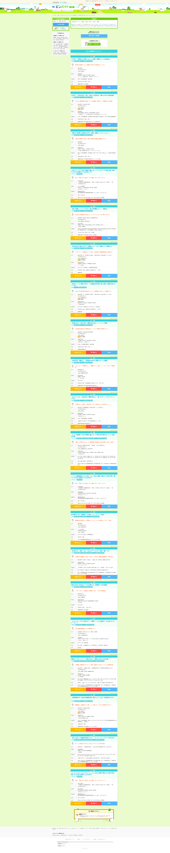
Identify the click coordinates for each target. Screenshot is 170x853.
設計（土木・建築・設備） (58, 47)
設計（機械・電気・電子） (58, 45)
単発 (91, 25)
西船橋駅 (54, 37)
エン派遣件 (56, 2)
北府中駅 (57, 39)
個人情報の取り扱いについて (70, 839)
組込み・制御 (62, 48)
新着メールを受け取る (94, 44)
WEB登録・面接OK (56, 52)
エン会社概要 (94, 839)
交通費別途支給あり (64, 52)
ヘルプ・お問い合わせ (109, 4)
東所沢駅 (64, 38)
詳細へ (109, 87)
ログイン (102, 4)
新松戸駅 (58, 37)
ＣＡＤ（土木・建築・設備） (103, 24)
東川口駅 (62, 37)
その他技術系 (111, 24)
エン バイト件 (63, 2)
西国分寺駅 (61, 39)
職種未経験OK (99, 25)
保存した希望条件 (68, 10)
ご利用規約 (78, 839)
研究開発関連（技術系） (63, 46)
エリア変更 (77, 7)
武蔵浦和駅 (60, 38)
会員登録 (97, 4)
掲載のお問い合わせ (101, 839)
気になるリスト (58, 10)
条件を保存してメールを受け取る (63, 28)
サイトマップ (116, 4)
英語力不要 (71, 835)
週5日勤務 (80, 835)
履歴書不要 (76, 835)
